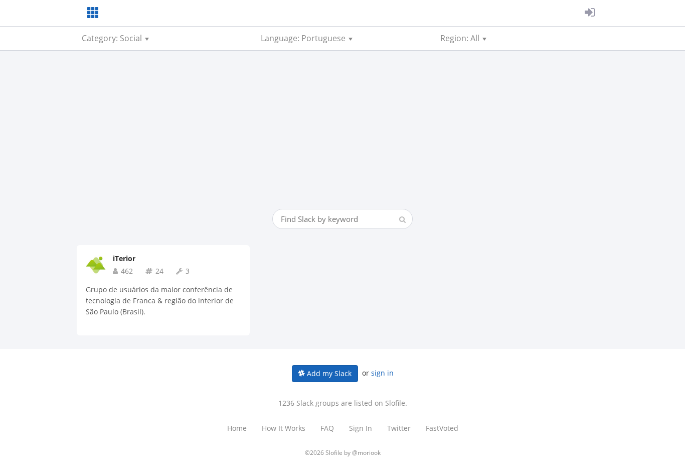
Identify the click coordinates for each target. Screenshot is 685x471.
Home (237, 428)
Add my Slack (328, 373)
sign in (382, 373)
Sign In (360, 428)
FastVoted (442, 428)
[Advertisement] (342, 133)
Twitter (399, 428)
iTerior (124, 258)
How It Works (283, 428)
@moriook (366, 452)
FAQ (327, 428)
